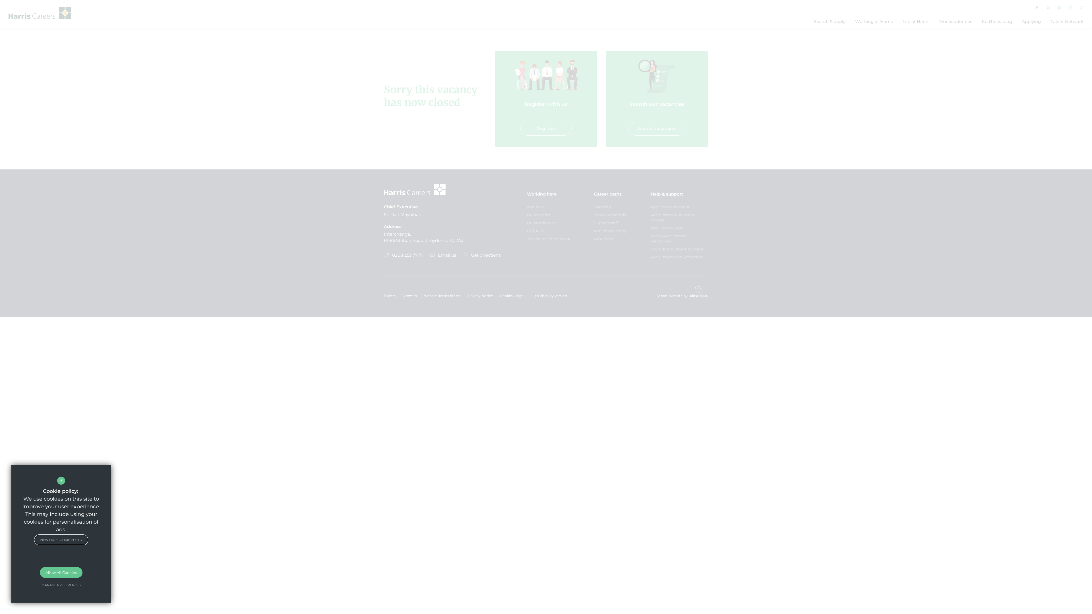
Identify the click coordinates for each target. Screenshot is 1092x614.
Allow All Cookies (61, 572)
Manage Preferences (61, 585)
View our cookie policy (61, 540)
